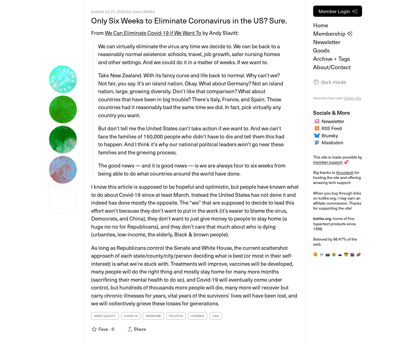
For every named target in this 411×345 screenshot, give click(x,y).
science (197, 315)
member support (327, 162)
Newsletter (326, 42)
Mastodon (332, 142)
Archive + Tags (331, 58)
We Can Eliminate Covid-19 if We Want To (153, 33)
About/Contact (332, 67)
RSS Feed (332, 128)
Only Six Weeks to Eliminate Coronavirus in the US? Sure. (189, 20)
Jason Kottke (143, 11)
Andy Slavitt (105, 315)
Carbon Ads (352, 97)
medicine (153, 315)
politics (176, 315)
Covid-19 (131, 315)
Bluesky (330, 135)
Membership (330, 33)
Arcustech (345, 172)
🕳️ (340, 254)
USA (215, 315)
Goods (321, 50)
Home (320, 25)
